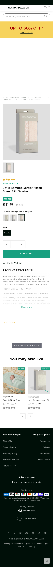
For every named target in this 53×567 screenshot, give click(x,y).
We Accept (26, 490)
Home (5, 97)
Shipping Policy (10, 453)
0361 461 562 (29, 518)
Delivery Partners (26, 506)
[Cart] (49, 7)
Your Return (44, 453)
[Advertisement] (26, 65)
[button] (12, 263)
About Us (7, 441)
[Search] (45, 16)
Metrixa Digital (23, 543)
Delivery (46, 447)
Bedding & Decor (18, 97)
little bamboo (9, 183)
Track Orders (44, 459)
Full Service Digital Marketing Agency (33, 545)
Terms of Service (11, 459)
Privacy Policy (9, 447)
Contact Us (45, 441)
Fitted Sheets (34, 97)
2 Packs (7, 233)
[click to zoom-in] (26, 132)
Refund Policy (9, 465)
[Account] (45, 7)
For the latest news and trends (26, 482)
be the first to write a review (26, 345)
